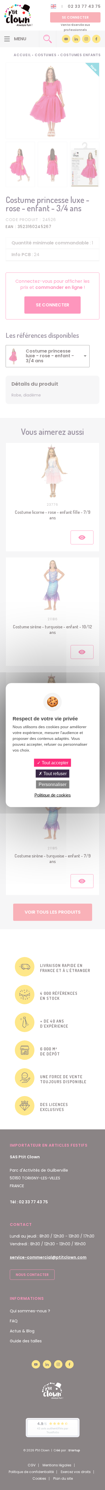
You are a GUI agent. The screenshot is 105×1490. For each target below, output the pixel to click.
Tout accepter (54, 762)
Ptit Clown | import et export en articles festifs (18, 15)
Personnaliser (52, 784)
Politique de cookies (52, 795)
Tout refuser (54, 773)
